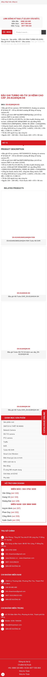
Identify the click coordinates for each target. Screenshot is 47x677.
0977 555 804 (26, 23)
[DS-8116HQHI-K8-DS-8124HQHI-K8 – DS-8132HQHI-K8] (23, 70)
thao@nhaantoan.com (13, 625)
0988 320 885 (26, 21)
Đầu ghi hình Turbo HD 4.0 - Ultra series (15, 41)
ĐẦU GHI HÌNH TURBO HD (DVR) (30, 39)
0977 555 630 (26, 26)
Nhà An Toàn (24, 671)
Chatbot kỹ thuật (24, 665)
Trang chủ (4, 39)
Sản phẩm (13, 39)
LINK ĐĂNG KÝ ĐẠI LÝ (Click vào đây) (21, 19)
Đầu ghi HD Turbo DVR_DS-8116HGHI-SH (23, 296)
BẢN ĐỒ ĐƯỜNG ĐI (12, 566)
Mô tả (5, 143)
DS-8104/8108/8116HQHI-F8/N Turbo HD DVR (23, 241)
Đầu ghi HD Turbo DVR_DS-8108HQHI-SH (23, 410)
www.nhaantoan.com (26, 558)
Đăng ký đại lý (24, 662)
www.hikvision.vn (11, 558)
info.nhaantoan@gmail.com (15, 554)
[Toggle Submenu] (42, 438)
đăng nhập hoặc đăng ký (9, 2)
